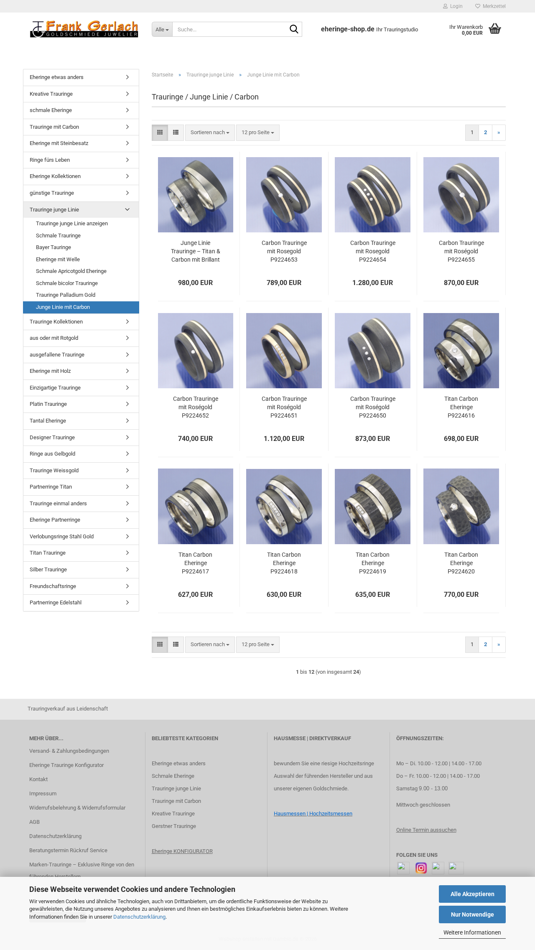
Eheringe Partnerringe (55, 520)
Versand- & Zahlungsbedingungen (69, 751)
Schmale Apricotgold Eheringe (71, 271)
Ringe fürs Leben (50, 160)
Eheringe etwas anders (57, 77)
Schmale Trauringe (58, 235)
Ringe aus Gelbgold (52, 454)
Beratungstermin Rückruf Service (68, 850)
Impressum (42, 793)
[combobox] (210, 133)
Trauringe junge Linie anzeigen (72, 223)
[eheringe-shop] (84, 29)
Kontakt (38, 779)
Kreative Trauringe (51, 94)
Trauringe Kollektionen (56, 321)
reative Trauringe (175, 813)
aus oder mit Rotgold (54, 338)
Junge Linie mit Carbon (63, 307)
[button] (160, 133)
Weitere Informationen (472, 932)
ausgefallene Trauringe (57, 354)
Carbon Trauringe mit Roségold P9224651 (284, 407)
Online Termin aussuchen (426, 830)
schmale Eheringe (51, 110)
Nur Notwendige (472, 914)
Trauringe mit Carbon (54, 127)
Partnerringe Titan (51, 487)
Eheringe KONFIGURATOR (182, 851)
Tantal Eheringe (48, 421)
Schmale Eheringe (173, 776)
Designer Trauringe (52, 437)
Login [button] (455, 6)
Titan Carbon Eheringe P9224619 (373, 563)
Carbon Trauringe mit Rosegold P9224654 (372, 251)
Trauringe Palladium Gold (65, 295)
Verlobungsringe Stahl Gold (62, 536)
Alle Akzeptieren (472, 894)
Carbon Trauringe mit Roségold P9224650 (372, 407)
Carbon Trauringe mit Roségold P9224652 (195, 407)
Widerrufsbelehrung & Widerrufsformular (77, 808)
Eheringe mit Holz (50, 371)
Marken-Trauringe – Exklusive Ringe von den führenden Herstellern (81, 870)
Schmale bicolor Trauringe (67, 283)
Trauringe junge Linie (54, 209)
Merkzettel (493, 6)
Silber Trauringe (48, 569)
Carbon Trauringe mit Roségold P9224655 (461, 251)
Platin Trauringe (48, 404)
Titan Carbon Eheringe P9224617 (195, 563)
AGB (34, 822)
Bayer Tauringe (53, 247)
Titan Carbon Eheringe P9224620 (461, 563)
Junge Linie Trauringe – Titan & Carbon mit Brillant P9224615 (195, 251)
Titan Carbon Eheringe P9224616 (461, 407)
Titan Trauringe (48, 553)
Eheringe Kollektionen (55, 176)
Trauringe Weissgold (54, 470)
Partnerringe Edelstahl (56, 602)
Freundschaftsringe (53, 586)
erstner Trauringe (175, 826)
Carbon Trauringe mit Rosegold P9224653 (284, 251)
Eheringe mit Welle (58, 259)
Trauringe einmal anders (58, 503)
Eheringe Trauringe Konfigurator (66, 765)
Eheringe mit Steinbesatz (59, 143)
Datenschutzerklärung (139, 917)
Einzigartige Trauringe (55, 388)
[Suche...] (294, 29)
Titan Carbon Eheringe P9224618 (284, 563)
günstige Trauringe (52, 193)
